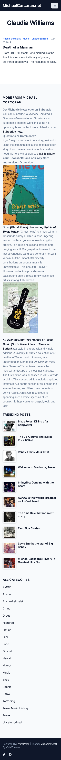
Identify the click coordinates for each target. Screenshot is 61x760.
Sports (7, 686)
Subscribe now (12, 131)
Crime (6, 608)
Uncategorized (40, 38)
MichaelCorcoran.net (22, 5)
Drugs (6, 615)
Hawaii (7, 658)
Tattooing (9, 701)
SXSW (6, 694)
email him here (46, 153)
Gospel (7, 651)
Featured (8, 622)
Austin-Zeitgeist (12, 38)
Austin (7, 594)
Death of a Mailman (18, 47)
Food (6, 644)
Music (26, 38)
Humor (7, 665)
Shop (6, 679)
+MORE (7, 587)
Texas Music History (16, 708)
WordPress (23, 743)
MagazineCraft (48, 743)
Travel (7, 715)
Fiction (7, 629)
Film (5, 637)
